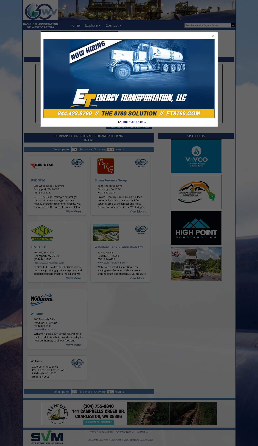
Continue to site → (132, 122)
